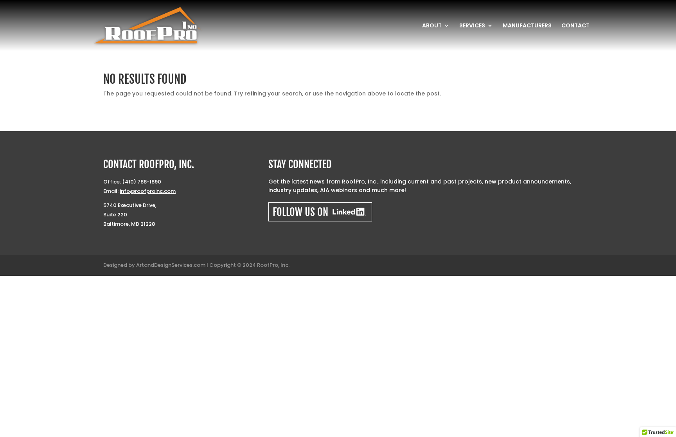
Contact (575, 26)
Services (472, 26)
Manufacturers (527, 26)
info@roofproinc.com (148, 191)
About (432, 26)
